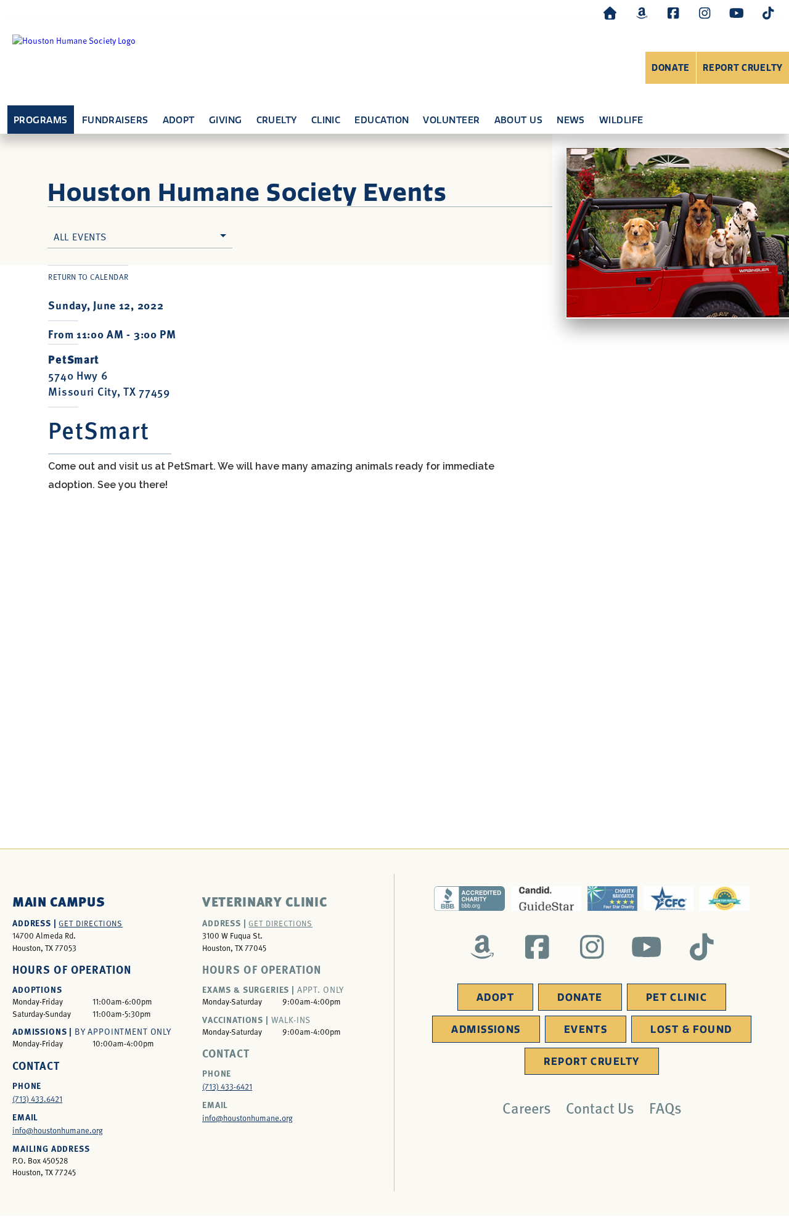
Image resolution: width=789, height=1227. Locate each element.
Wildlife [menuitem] (621, 120)
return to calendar (88, 276)
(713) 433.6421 (37, 1098)
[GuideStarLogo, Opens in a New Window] (546, 898)
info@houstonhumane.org (57, 1130)
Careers (526, 1107)
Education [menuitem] (381, 120)
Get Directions (91, 923)
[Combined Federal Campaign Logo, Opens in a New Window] (668, 898)
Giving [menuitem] (225, 120)
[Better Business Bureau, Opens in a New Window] (469, 898)
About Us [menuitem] (518, 120)
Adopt (495, 997)
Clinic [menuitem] (326, 120)
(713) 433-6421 (227, 1086)
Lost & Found (691, 1029)
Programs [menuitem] (41, 120)
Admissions (485, 1029)
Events (586, 1029)
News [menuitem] (571, 120)
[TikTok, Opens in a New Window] (768, 12)
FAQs (665, 1107)
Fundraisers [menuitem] (115, 120)
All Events (80, 236)
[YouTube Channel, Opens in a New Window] (736, 12)
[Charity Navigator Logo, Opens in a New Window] (612, 898)
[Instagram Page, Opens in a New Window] (704, 12)
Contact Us (600, 1107)
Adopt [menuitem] (179, 120)
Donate (671, 68)
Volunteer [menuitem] (451, 120)
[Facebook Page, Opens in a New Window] (673, 12)
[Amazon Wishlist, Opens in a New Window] (641, 12)
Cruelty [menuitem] (276, 120)
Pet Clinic (676, 997)
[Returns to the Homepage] (610, 12)
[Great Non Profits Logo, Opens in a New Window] (725, 898)
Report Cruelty (743, 68)
